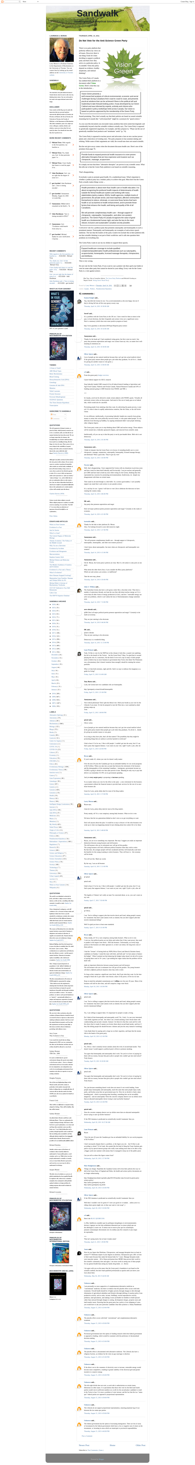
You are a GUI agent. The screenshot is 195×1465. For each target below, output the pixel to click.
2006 (54, 706)
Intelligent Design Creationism (60, 804)
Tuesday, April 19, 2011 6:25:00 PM (95, 1102)
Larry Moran (90, 285)
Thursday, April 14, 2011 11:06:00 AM (96, 365)
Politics (92, 289)
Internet (52, 807)
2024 (54, 611)
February (54, 686)
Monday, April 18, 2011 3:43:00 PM (95, 986)
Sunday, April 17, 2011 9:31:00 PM (95, 927)
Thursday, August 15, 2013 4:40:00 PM (96, 1431)
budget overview (103, 375)
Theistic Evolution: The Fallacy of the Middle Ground (61, 542)
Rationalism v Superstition (58, 841)
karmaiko (87, 521)
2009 (54, 697)
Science (52, 850)
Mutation (52, 388)
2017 (54, 633)
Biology (52, 726)
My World (53, 824)
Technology (53, 867)
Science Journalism (56, 859)
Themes (52, 870)
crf (85, 372)
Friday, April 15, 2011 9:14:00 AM (95, 674)
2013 (54, 645)
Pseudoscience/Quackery (104, 289)
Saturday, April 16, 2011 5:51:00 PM (96, 866)
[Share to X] (120, 285)
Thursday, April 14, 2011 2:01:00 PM (96, 440)
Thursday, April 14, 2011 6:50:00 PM (96, 579)
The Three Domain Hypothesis (59, 403)
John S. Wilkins (89, 587)
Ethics (52, 764)
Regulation (53, 844)
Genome (52, 790)
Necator (87, 465)
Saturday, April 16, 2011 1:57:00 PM (96, 794)
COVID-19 (53, 749)
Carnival (52, 738)
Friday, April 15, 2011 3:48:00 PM (95, 712)
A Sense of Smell (55, 368)
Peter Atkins (53, 516)
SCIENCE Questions (56, 400)
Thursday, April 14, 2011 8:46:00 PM (96, 622)
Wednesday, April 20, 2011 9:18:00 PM (96, 1208)
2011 (54, 652)
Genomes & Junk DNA (57, 385)
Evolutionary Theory (56, 770)
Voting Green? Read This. (100, 280)
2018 (54, 630)
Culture (52, 752)
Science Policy (54, 862)
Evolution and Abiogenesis (58, 551)
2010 (54, 693)
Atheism (52, 721)
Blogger (101, 1459)
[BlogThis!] (117, 285)
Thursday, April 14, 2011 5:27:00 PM (96, 530)
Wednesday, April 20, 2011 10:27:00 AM (97, 1122)
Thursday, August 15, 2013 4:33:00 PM (96, 1341)
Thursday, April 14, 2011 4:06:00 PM (96, 494)
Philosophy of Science (57, 833)
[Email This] (115, 285)
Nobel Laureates (55, 391)
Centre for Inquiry (56, 741)
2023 (54, 614)
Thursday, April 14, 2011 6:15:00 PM (96, 552)
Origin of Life (54, 830)
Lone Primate (89, 650)
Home (112, 1445)
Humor (52, 801)
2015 (54, 639)
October (54, 661)
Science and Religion (56, 853)
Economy (53, 755)
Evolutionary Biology (57, 767)
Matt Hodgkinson (90, 1166)
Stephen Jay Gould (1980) (63, 960)
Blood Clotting (54, 377)
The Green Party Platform (113, 278)
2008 (54, 700)
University (53, 873)
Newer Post (84, 1445)
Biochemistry (54, 723)
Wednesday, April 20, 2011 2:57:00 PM (96, 1158)
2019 (54, 626)
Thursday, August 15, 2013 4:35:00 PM (96, 1357)
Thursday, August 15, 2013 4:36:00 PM (96, 1375)
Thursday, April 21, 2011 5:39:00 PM (96, 1242)
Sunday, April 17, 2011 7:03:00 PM (95, 900)
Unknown (87, 1283)
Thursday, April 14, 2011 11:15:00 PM (96, 643)
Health (52, 795)
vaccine (52, 879)
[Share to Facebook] (123, 285)
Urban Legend (54, 876)
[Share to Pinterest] (125, 285)
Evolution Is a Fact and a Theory (60, 570)
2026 (54, 604)
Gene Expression (55, 778)
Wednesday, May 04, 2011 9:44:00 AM (96, 1276)
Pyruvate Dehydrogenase (57, 397)
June (53, 674)
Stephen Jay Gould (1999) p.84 (60, 1004)
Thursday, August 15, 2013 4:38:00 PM (96, 1397)
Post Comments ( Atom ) (96, 1450)
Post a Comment (87, 1436)
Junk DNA (53, 810)
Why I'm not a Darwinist (57, 545)
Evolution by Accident (57, 548)
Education (53, 758)
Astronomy (53, 718)
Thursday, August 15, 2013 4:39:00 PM (96, 1413)
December (54, 655)
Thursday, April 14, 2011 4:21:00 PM (96, 514)
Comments (55, 418)
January (54, 689)
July (53, 670)
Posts (54, 414)
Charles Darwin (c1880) (60, 453)
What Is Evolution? (56, 572)
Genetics (52, 787)
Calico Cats (53, 593)
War (51, 882)
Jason (86, 1249)
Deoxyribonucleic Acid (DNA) (59, 379)
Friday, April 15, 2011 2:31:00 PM (95, 692)
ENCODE (53, 761)
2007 (54, 703)
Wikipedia (53, 887)
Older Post (140, 1445)
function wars (54, 772)
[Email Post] (130, 285)
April (53, 680)
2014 (54, 642)
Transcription (54, 405)
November (55, 658)
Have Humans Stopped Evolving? (60, 575)
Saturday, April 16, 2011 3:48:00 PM (96, 830)
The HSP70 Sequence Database (60, 596)
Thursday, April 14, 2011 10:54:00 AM (96, 329)
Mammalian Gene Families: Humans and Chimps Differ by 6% (61, 579)
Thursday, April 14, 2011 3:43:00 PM (96, 458)
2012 (54, 649)
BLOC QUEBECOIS (97, 1218)
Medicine (53, 816)
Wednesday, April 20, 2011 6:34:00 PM (96, 1188)
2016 (54, 636)
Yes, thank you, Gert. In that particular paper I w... (59, 262)
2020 (54, 623)
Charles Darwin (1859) (57, 494)
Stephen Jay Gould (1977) (57, 940)
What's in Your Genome (57, 524)
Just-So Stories (54, 530)
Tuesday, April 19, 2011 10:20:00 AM (96, 1061)
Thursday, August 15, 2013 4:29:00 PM (96, 1307)
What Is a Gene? (55, 533)
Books (52, 732)
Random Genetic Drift (57, 557)
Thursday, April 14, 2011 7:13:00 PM (96, 602)
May (53, 677)
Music (52, 818)
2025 (54, 607)
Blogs (52, 729)
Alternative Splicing (56, 715)
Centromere (53, 744)
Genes (52, 784)
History (52, 798)
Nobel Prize (54, 827)
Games (52, 775)
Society (52, 864)
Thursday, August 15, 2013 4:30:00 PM (96, 1323)
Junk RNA (53, 813)
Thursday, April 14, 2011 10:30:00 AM (96, 306)
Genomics (53, 793)
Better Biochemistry (56, 374)
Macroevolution (55, 554)
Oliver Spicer (89, 354)
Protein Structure (55, 394)
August (53, 667)
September (55, 664)
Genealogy (53, 382)
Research (53, 847)
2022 (54, 617)
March (53, 683)
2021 (54, 620)
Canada (86, 289)
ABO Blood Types (55, 371)
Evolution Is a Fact (56, 527)
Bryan (86, 756)
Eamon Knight (89, 298)
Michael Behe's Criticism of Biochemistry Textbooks (58, 584)
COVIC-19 (53, 747)
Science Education (56, 856)
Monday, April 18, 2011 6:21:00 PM (95, 1036)
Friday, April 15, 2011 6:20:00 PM (95, 749)
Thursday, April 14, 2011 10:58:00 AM (96, 347)
